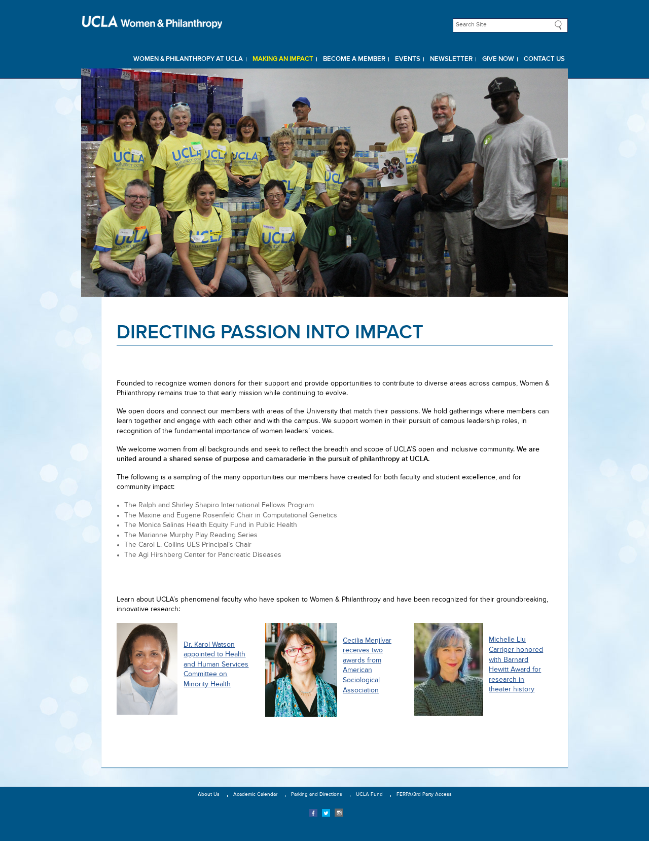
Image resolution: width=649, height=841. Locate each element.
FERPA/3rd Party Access (424, 794)
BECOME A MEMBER (354, 59)
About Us (209, 794)
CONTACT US (544, 59)
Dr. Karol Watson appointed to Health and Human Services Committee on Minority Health (216, 664)
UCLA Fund (369, 794)
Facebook (313, 813)
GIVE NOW (498, 59)
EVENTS (407, 59)
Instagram (339, 813)
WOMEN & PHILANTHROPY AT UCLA (188, 59)
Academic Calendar (255, 794)
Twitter (326, 813)
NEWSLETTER (451, 59)
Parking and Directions (316, 794)
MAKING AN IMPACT (283, 59)
